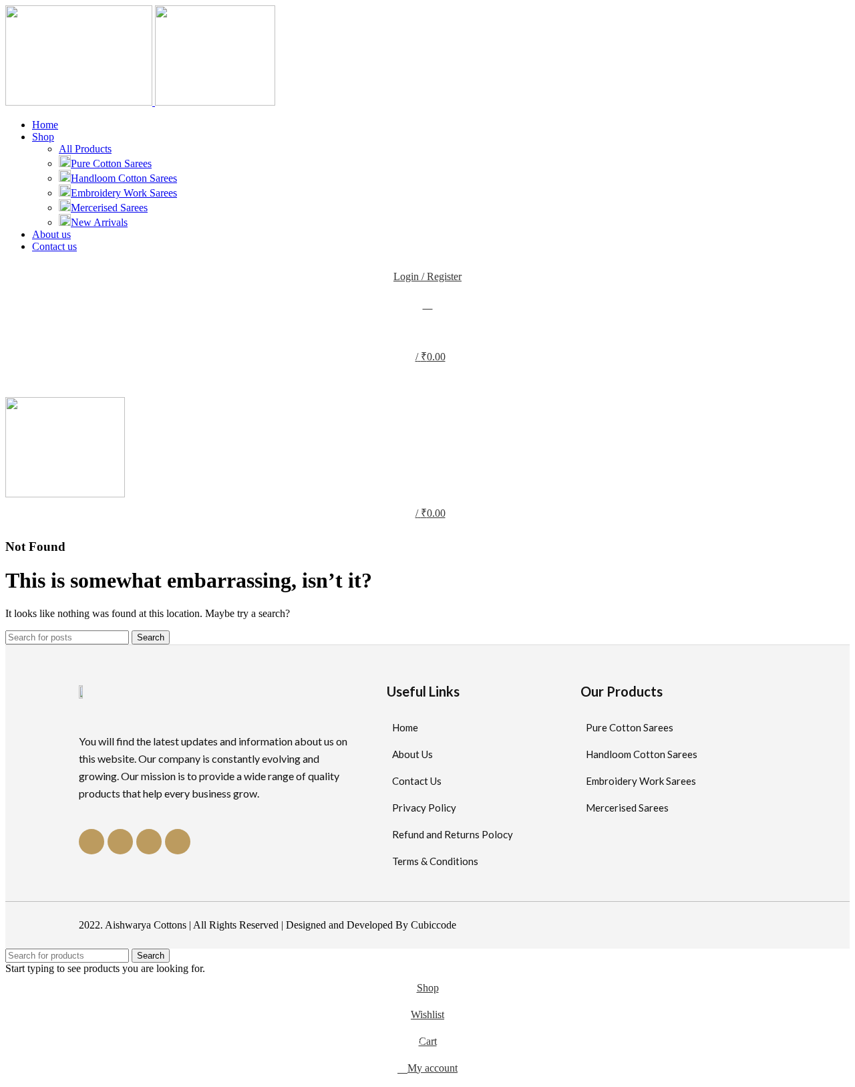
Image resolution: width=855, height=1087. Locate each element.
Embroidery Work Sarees (124, 193)
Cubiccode (433, 925)
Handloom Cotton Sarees (124, 178)
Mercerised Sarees (109, 207)
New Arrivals (99, 222)
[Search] (427, 303)
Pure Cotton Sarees (111, 163)
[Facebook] (91, 841)
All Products (85, 148)
